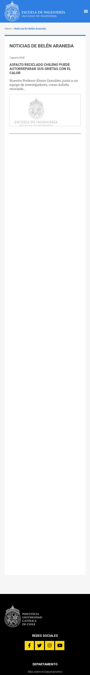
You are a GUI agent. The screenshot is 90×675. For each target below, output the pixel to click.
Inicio (8, 28)
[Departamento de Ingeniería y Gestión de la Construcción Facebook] (29, 645)
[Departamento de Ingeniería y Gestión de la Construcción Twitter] (39, 645)
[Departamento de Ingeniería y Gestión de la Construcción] (35, 11)
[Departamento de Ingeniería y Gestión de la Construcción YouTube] (59, 645)
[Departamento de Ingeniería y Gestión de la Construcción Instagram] (49, 645)
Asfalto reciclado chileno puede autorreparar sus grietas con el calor (40, 69)
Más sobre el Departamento (45, 671)
